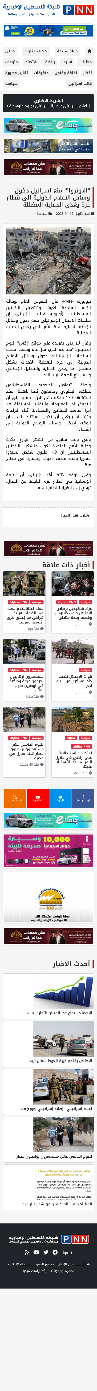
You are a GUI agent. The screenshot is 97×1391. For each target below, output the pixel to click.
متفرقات (41, 72)
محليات (86, 62)
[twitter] (45, 1253)
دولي (10, 51)
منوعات (11, 62)
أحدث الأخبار (71, 964)
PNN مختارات (36, 51)
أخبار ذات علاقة (66, 565)
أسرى (67, 62)
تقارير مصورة (16, 72)
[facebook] (54, 1253)
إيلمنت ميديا (31, 1271)
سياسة (11, 83)
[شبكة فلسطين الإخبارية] (48, 8)
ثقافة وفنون (66, 72)
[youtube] (35, 1253)
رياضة (50, 62)
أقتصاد (31, 62)
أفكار (87, 72)
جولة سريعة (67, 51)
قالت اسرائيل (80, 83)
